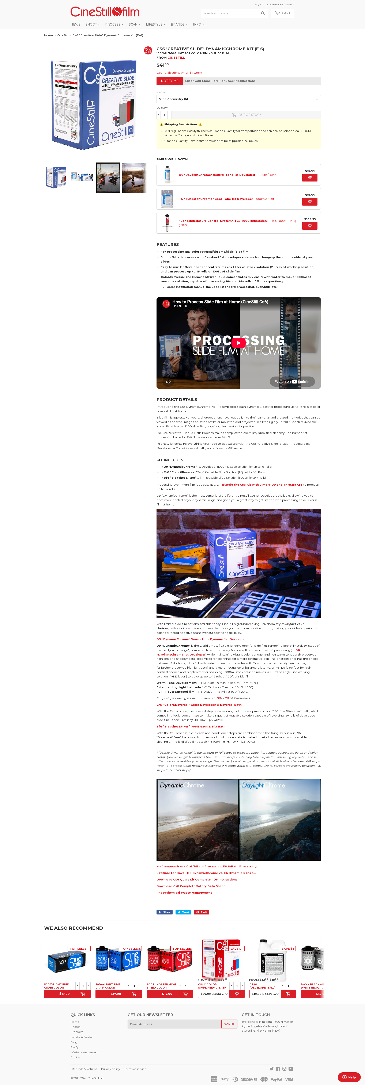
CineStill (62, 35)
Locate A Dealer (82, 1037)
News (75, 24)
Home (48, 35)
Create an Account (282, 4)
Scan (133, 24)
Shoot (92, 24)
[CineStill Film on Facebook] (278, 1069)
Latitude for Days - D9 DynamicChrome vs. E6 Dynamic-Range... (206, 873)
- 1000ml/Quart (227, 174)
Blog (74, 1042)
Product (161, 91)
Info (197, 24)
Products (77, 1032)
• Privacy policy (110, 1069)
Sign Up (229, 1024)
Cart (285, 13)
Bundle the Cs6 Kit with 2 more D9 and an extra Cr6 (262, 484)
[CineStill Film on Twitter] (272, 1069)
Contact (76, 1057)
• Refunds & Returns (84, 1069)
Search (75, 1026)
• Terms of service (134, 1069)
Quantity (162, 107)
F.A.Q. (75, 1047)
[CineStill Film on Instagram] (284, 1069)
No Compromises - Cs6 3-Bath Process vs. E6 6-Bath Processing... (208, 866)
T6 (226, 698)
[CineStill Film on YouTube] (291, 1069)
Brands (178, 24)
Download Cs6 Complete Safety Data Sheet (191, 886)
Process (113, 24)
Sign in (259, 4)
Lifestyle (154, 24)
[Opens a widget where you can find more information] (349, 1077)
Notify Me (169, 81)
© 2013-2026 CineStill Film (88, 1078)
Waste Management (85, 1052)
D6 (218, 698)
